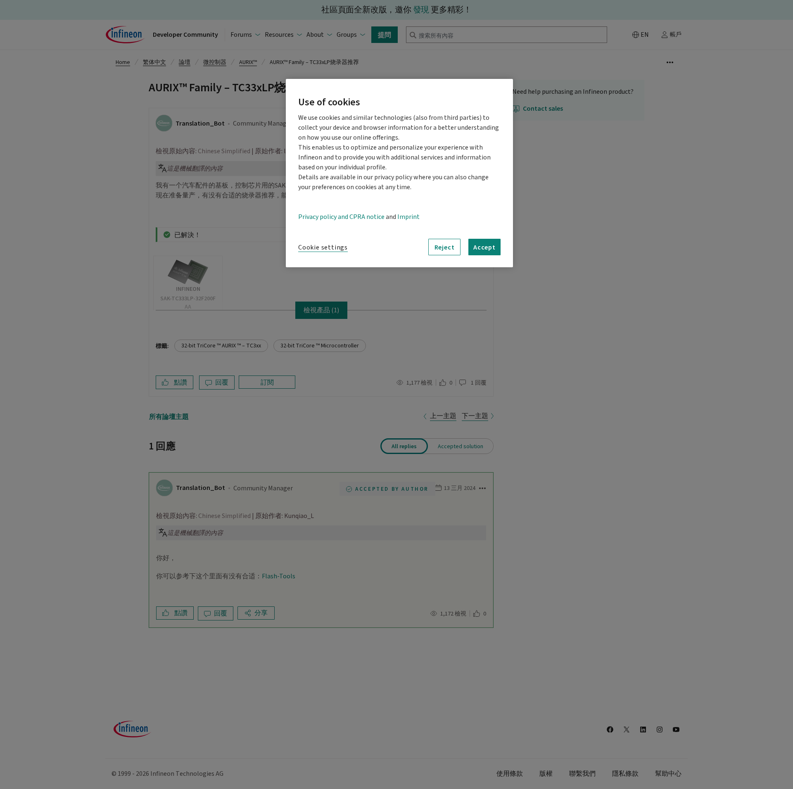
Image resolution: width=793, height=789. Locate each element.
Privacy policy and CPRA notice (341, 216)
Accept (484, 247)
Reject (444, 247)
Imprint (408, 216)
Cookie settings (323, 247)
